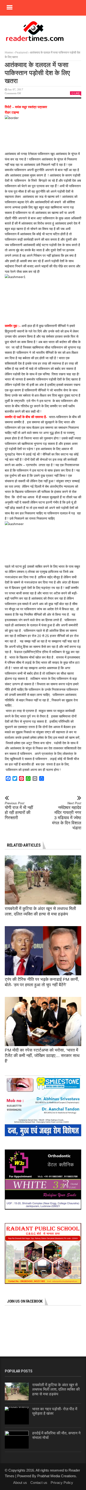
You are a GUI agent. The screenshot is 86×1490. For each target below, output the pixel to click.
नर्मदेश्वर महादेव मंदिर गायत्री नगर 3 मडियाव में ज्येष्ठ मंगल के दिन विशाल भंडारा (66, 815)
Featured (21, 52)
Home (9, 52)
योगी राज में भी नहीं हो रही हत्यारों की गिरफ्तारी (19, 810)
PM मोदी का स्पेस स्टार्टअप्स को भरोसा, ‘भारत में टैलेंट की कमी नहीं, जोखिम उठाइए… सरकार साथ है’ (42, 1055)
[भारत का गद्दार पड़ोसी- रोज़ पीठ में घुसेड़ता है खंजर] (17, 1415)
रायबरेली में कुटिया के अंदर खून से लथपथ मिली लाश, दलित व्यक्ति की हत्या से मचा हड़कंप (56, 1389)
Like (77, 93)
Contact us (38, 1483)
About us (20, 1483)
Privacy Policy (62, 1483)
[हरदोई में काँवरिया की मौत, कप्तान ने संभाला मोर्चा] (17, 1440)
